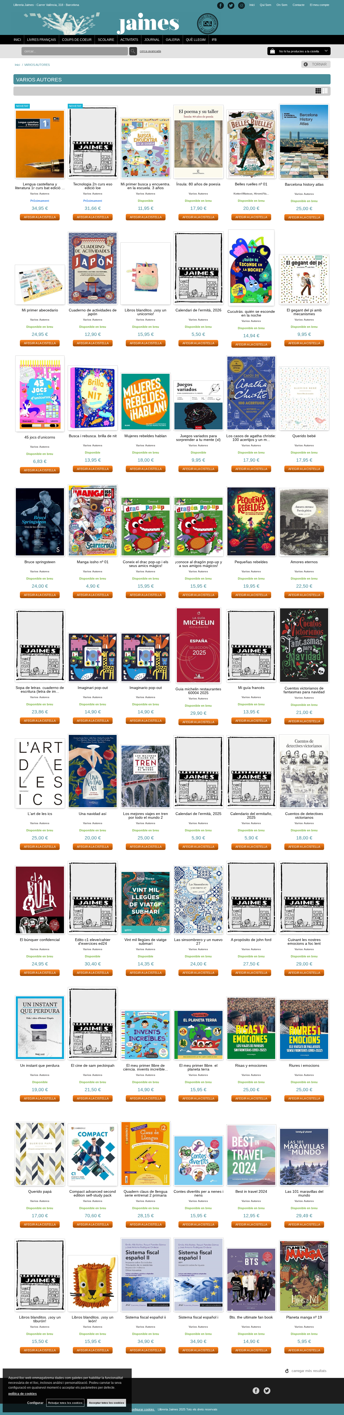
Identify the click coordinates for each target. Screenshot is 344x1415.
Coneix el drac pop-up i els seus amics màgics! (145, 564)
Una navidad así (92, 813)
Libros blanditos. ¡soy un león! (92, 1319)
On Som (282, 4)
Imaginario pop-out (146, 687)
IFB (214, 40)
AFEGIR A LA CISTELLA (40, 217)
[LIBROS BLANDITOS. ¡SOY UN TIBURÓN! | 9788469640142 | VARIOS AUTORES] (40, 1274)
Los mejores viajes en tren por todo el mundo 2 (145, 815)
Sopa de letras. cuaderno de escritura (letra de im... (40, 689)
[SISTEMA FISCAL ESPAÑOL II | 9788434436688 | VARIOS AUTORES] (145, 1274)
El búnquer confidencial (40, 940)
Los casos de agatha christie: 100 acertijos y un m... (251, 438)
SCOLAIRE (106, 40)
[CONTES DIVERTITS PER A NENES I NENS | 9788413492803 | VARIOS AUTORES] (198, 1148)
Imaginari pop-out (93, 687)
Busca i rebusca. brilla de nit (93, 436)
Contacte (298, 4)
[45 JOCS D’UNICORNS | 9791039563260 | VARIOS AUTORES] (40, 393)
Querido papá (40, 1191)
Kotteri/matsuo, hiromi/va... (251, 193)
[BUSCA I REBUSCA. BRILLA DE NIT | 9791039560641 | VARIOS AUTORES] (93, 393)
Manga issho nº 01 (93, 562)
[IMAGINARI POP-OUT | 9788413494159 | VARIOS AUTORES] (93, 645)
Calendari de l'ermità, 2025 (198, 813)
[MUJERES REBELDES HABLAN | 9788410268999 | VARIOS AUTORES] (145, 393)
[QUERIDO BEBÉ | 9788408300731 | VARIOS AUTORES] (304, 393)
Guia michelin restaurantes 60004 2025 (198, 691)
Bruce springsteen (39, 562)
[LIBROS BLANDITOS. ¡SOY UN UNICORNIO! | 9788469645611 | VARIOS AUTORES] (145, 267)
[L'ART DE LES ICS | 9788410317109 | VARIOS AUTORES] (40, 770)
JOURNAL (152, 40)
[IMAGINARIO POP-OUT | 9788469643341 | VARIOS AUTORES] (145, 645)
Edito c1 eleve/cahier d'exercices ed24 (92, 942)
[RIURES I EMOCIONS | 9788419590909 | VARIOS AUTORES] (304, 1022)
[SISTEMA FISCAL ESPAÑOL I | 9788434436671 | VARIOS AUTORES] (198, 1274)
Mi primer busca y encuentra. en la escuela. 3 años (145, 186)
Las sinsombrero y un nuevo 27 (198, 942)
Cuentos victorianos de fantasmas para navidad (304, 690)
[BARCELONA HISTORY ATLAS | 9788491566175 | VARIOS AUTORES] (304, 141)
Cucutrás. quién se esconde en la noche (251, 313)
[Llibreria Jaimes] (116, 32)
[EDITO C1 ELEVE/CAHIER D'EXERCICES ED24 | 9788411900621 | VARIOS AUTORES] (93, 896)
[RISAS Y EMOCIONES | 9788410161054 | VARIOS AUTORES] (251, 1022)
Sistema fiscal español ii (145, 1317)
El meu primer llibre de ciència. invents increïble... (145, 1067)
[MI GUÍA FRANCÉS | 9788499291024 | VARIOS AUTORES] (251, 645)
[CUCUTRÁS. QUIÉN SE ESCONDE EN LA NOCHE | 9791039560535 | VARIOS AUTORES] (251, 267)
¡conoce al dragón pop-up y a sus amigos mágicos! (198, 564)
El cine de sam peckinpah (92, 1065)
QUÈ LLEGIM (196, 40)
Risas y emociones (251, 1065)
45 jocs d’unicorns (39, 437)
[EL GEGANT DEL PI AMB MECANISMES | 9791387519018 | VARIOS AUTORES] (304, 267)
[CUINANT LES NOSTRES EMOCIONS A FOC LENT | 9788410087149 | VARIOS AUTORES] (304, 896)
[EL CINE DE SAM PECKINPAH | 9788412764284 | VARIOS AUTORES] (93, 1022)
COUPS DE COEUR (77, 40)
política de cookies (22, 1394)
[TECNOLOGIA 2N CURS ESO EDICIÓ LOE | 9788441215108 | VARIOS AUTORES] (93, 141)
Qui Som (265, 4)
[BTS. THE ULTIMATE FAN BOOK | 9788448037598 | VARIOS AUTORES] (251, 1274)
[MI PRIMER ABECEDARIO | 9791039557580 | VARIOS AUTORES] (40, 267)
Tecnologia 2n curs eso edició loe (92, 186)
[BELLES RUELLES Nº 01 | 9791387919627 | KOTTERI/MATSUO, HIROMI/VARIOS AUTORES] (251, 141)
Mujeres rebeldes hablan (145, 436)
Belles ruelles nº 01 (251, 184)
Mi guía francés (251, 687)
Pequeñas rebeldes (251, 562)
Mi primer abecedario (40, 310)
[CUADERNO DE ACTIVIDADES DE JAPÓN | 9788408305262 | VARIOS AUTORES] (93, 267)
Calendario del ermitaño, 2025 (251, 815)
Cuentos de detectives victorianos (304, 815)
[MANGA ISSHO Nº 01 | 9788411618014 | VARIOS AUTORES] (93, 518)
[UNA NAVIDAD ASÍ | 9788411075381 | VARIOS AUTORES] (93, 770)
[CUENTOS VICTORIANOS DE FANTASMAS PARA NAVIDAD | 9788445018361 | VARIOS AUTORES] (304, 645)
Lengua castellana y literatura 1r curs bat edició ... (40, 186)
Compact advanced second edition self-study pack (92, 1193)
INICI (17, 40)
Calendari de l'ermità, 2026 (198, 310)
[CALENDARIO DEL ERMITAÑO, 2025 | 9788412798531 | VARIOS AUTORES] (251, 770)
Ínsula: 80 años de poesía (198, 184)
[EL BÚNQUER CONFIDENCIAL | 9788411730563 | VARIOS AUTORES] (40, 896)
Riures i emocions (304, 1065)
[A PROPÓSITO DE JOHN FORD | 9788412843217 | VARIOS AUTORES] (251, 896)
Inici (252, 4)
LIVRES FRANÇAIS (41, 40)
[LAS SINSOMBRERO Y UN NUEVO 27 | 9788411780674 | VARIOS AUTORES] (198, 896)
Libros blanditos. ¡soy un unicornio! (145, 312)
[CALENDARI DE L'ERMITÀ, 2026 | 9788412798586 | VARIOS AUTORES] (198, 267)
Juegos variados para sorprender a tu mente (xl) (198, 438)
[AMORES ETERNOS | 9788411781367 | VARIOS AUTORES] (304, 518)
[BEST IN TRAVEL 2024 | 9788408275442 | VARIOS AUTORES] (251, 1148)
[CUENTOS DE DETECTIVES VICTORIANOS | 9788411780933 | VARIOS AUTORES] (304, 770)
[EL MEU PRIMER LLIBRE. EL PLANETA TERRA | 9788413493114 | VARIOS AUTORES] (198, 1022)
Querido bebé (304, 436)
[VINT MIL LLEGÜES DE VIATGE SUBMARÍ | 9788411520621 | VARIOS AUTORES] (145, 896)
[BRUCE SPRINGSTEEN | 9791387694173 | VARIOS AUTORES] (40, 518)
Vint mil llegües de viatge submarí (145, 942)
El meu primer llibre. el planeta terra (198, 1067)
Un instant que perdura (39, 1065)
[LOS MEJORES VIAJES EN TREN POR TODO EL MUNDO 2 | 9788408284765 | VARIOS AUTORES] (145, 770)
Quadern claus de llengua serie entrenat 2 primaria (145, 1193)
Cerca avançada (150, 51)
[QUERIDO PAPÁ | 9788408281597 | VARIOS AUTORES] (40, 1148)
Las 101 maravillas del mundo (304, 1193)
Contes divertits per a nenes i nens (198, 1193)
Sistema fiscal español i (198, 1317)
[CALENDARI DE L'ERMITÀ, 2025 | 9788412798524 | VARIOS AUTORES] (198, 770)
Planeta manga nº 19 (304, 1317)
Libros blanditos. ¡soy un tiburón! (40, 1319)
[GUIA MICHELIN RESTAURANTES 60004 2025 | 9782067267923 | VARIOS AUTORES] (198, 645)
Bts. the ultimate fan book (251, 1317)
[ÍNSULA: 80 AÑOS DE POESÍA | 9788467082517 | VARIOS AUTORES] (198, 141)
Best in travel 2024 (251, 1191)
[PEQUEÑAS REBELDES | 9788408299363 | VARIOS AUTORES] (251, 518)
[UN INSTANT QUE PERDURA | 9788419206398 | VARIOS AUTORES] (40, 1022)
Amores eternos (304, 562)
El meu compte (319, 4)
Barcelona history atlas (304, 184)
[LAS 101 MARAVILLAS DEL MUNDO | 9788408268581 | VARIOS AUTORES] (304, 1148)
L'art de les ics (40, 813)
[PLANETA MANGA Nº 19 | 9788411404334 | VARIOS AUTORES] (304, 1274)
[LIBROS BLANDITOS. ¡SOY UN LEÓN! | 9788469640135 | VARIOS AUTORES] (93, 1274)
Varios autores (39, 193)
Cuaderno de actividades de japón (93, 312)
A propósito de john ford (251, 940)
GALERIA (173, 40)
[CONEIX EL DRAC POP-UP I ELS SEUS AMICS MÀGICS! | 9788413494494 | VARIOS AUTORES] (145, 518)
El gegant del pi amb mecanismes (304, 312)
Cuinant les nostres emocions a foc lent (304, 942)
